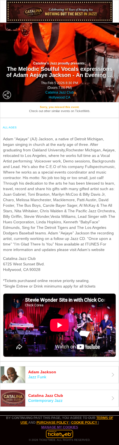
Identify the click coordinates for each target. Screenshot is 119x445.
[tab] (59, 374)
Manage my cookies (59, 427)
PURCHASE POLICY (53, 423)
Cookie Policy (84, 423)
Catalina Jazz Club (59, 92)
